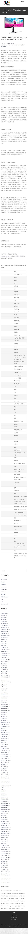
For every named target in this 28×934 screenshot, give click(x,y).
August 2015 (4, 835)
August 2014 (4, 859)
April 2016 (3, 819)
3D (1, 890)
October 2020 (4, 724)
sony (22, 903)
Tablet (2, 906)
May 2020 (3, 730)
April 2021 (3, 718)
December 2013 (4, 875)
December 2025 (4, 629)
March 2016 (4, 821)
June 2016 (3, 815)
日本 (2, 908)
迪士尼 (13, 908)
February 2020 (4, 732)
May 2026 (3, 619)
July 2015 (3, 837)
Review (7, 903)
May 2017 (3, 793)
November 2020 (4, 722)
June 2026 (3, 617)
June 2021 (3, 714)
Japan (5, 898)
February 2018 (4, 774)
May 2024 (3, 665)
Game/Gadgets (4, 895)
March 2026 (4, 623)
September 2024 (5, 659)
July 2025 (3, 639)
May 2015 (3, 841)
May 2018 (3, 768)
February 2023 (4, 696)
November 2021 (4, 706)
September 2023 (5, 681)
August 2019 (4, 738)
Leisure (16, 898)
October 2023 (4, 679)
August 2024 (4, 661)
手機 (24, 906)
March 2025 (4, 647)
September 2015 (5, 833)
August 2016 (4, 811)
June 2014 (3, 863)
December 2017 (4, 778)
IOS (2, 898)
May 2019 (3, 744)
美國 (10, 908)
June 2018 (3, 766)
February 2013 (4, 882)
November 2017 (4, 781)
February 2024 (4, 671)
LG (19, 898)
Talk (2, 599)
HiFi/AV (10, 564)
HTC (24, 895)
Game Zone (4, 589)
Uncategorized (4, 604)
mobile (7, 901)
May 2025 (3, 643)
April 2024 (3, 667)
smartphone (17, 903)
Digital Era (19, 9)
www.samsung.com (5, 256)
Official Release (4, 596)
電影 (17, 908)
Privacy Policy (14, 917)
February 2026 (4, 625)
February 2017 (4, 799)
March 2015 (4, 845)
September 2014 (5, 857)
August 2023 (4, 684)
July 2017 (3, 789)
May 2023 (3, 690)
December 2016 (4, 803)
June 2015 (3, 839)
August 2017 (4, 787)
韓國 (19, 908)
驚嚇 (22, 908)
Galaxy (23, 893)
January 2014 (4, 873)
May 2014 (3, 865)
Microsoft (3, 901)
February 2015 (4, 847)
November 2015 (4, 829)
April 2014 (3, 867)
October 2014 (4, 855)
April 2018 (3, 770)
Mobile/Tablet (13, 901)
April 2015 (3, 843)
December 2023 (4, 675)
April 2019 (3, 746)
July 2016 (3, 813)
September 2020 (5, 726)
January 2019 (4, 752)
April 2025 (3, 645)
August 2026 (4, 613)
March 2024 (4, 669)
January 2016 (4, 825)
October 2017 (4, 783)
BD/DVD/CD (18, 890)
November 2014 (4, 853)
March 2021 (4, 720)
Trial (2, 601)
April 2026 (3, 621)
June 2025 (3, 641)
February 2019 (4, 750)
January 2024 (4, 673)
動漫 (19, 906)
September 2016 (5, 809)
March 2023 (4, 694)
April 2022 (3, 702)
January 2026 (4, 627)
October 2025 (4, 633)
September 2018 (5, 760)
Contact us (14, 915)
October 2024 (4, 657)
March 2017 (4, 797)
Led (13, 564)
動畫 (21, 906)
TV (14, 564)
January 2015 (4, 849)
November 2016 (4, 805)
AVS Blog (3, 582)
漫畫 (5, 908)
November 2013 (4, 878)
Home (14, 912)
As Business (4, 579)
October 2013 (4, 880)
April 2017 (3, 795)
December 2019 (4, 734)
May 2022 (3, 700)
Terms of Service (14, 919)
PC (1, 903)
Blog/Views (3, 893)
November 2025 (4, 631)
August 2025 (4, 637)
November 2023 (4, 677)
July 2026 (3, 615)
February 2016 (4, 823)
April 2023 (3, 692)
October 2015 (4, 831)
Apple (13, 890)
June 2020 (3, 728)
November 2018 (4, 756)
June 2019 (3, 742)
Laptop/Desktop (10, 898)
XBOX (13, 906)
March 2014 (4, 869)
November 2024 (4, 655)
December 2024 (4, 653)
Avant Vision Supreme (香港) (8, 9)
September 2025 (5, 635)
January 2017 (4, 801)
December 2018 (4, 754)
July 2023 (3, 686)
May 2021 (3, 716)
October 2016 (4, 807)
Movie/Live (22, 901)
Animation (9, 890)
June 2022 (3, 698)
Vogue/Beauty (8, 906)
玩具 (8, 908)
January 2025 (4, 651)
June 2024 (3, 663)
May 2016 (3, 817)
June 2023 (3, 688)
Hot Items (3, 591)
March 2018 (4, 772)
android (5, 890)
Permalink (4, 46)
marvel (22, 898)
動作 (16, 906)
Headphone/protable (13, 895)
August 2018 (4, 762)
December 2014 (4, 851)
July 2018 (3, 764)
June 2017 (3, 791)
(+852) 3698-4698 (19, 256)
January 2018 (4, 776)
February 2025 (4, 649)
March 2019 (4, 748)
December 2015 (4, 827)
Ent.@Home (4, 587)
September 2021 (5, 710)
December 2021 (4, 704)
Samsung (12, 903)
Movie (17, 901)
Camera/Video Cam (16, 893)
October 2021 (4, 708)
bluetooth (9, 893)
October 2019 (4, 736)
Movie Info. (3, 594)
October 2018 (4, 758)
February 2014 (4, 871)
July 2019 (3, 740)
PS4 (4, 903)
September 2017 (5, 785)
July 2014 (3, 861)
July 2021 (3, 712)
